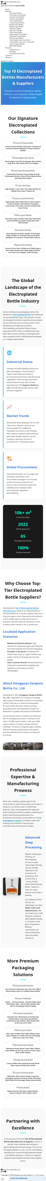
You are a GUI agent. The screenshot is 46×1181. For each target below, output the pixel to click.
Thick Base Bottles (15, 32)
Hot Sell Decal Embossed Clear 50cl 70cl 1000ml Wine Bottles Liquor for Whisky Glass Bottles (23, 990)
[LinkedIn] (3, 4)
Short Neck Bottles (15, 30)
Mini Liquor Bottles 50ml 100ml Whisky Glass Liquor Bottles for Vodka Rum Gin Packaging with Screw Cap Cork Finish (23, 1036)
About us (8, 57)
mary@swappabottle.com (11, 2)
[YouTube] (5, 4)
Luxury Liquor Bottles (17, 44)
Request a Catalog (7, 61)
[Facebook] (1, 4)
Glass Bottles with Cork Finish (19, 40)
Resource (8, 48)
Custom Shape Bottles (16, 23)
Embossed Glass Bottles (17, 36)
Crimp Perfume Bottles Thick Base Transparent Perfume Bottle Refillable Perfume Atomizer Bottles (23, 148)
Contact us (8, 55)
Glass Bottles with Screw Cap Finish (21, 42)
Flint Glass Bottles (15, 13)
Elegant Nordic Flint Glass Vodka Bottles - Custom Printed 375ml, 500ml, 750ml (23, 1092)
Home (7, 9)
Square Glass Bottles (16, 26)
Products (8, 11)
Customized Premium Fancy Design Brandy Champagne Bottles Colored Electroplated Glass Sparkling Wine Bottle (23, 176)
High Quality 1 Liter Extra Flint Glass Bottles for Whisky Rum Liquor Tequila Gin (23, 190)
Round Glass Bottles (16, 25)
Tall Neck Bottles (15, 28)
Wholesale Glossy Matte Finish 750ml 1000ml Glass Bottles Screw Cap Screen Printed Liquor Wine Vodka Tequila (23, 1050)
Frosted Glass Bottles (16, 19)
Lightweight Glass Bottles (18, 34)
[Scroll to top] (2, 1179)
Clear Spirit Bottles (15, 21)
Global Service (14, 50)
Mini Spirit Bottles (15, 46)
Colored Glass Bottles (16, 17)
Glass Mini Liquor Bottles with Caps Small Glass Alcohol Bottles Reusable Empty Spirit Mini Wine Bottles (23, 221)
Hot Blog (12, 52)
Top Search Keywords (17, 53)
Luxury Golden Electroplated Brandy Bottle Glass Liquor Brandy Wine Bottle (23, 1064)
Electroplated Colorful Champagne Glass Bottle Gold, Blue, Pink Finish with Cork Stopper (23, 162)
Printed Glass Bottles (16, 38)
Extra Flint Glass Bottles (17, 15)
